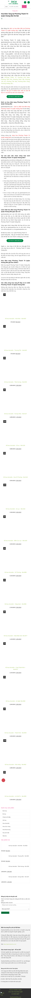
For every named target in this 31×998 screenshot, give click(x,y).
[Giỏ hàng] (28, 2)
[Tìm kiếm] (24, 6)
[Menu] (2, 2)
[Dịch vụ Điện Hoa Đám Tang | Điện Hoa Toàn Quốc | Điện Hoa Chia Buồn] (13, 2)
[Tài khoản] (25, 2)
